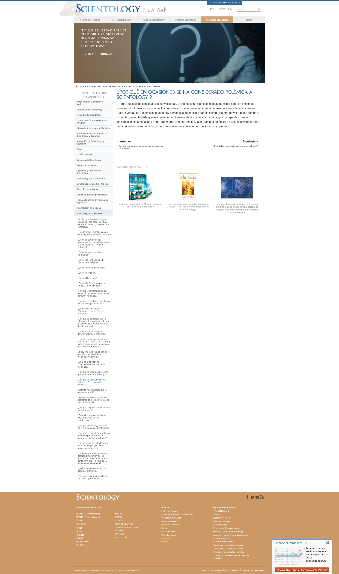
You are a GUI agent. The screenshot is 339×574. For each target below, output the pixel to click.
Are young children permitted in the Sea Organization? (93, 477)
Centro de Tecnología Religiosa (92, 195)
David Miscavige (220, 525)
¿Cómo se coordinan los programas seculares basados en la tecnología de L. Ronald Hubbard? (94, 243)
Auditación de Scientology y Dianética (90, 142)
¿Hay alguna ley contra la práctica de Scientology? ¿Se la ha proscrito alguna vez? (94, 445)
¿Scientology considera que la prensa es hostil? (92, 391)
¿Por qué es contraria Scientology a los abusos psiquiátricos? (94, 302)
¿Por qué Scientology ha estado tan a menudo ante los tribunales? (94, 426)
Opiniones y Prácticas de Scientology (89, 171)
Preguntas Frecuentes (217, 20)
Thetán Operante (84, 154)
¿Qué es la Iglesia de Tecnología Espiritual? (92, 201)
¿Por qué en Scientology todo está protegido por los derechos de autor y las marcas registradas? (94, 435)
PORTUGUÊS (121, 538)
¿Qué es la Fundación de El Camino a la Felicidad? (91, 261)
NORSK (118, 517)
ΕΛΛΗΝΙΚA (120, 531)
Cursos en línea (168, 531)
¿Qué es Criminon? (87, 273)
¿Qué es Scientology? (154, 20)
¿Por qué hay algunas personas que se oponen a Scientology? (93, 373)
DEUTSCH (80, 545)
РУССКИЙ (80, 535)
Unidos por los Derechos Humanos (228, 548)
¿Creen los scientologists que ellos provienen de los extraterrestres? (92, 417)
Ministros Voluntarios (185, 20)
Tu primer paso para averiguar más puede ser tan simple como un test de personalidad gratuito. (317, 554)
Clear (79, 149)
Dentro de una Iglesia (87, 165)
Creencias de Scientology (89, 110)
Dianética (217, 514)
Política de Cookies (228, 570)
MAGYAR (119, 514)
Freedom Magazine (221, 538)
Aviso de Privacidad (210, 570)
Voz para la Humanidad (171, 518)
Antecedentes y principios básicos (89, 103)
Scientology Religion (221, 521)
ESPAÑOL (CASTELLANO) (127, 527)
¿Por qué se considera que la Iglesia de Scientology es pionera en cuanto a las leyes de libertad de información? (93, 322)
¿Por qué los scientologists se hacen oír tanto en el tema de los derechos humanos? (93, 293)
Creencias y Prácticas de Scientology (177, 514)
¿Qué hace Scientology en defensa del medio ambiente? (92, 332)
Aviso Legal (260, 570)
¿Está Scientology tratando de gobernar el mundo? (92, 469)
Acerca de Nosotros (90, 20)
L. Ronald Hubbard (121, 20)
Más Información (168, 535)
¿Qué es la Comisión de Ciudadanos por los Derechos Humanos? (92, 311)
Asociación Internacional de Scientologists (230, 535)
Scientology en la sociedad (89, 213)
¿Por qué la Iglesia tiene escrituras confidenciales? (94, 408)
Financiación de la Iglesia (89, 208)
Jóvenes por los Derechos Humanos (228, 552)
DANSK (79, 520)
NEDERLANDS (82, 542)
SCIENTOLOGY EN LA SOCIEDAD (143, 86)
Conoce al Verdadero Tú (291, 543)
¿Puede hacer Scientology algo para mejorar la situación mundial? (94, 233)
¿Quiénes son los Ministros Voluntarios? (90, 253)
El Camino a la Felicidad (223, 542)
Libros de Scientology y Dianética (93, 128)
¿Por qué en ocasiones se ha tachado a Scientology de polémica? (92, 382)
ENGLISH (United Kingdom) (88, 517)
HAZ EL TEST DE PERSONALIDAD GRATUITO (302, 570)
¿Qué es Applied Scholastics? (92, 267)
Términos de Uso (246, 570)
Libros (249, 20)
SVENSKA (119, 520)
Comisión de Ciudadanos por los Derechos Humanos (231, 556)
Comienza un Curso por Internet (226, 528)
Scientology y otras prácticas (91, 178)
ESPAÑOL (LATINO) (124, 524)
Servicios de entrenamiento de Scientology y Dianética (91, 134)
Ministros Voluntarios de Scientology (228, 531)
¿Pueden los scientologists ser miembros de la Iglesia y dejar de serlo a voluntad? (93, 400)
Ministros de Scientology (88, 160)
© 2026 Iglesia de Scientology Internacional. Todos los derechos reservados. (107, 570)
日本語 (79, 531)
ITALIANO (119, 534)
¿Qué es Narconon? (87, 278)
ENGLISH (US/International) (88, 514)
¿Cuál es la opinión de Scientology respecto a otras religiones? (91, 364)
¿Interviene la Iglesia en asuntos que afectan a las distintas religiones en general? (93, 354)
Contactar (165, 538)
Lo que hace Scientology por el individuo (91, 121)
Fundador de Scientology (88, 115)
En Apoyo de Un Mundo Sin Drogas (228, 545)
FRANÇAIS (81, 524)
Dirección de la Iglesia (87, 189)
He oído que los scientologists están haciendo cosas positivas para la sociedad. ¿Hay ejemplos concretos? (93, 223)
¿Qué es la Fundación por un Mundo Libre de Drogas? (91, 284)
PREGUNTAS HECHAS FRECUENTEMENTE (102, 86)
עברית (79, 527)
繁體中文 (80, 538)
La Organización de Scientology (92, 184)
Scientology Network (221, 518)
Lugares (164, 542)
